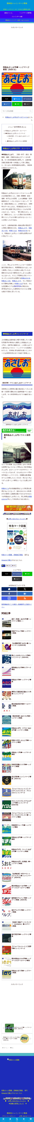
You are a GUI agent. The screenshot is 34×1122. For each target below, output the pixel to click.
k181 (9, 565)
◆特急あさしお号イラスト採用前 (17, 141)
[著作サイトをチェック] (9, 589)
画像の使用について (17, 1103)
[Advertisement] (17, 45)
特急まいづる (6, 281)
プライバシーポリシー (8, 1116)
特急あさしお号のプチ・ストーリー (16, 130)
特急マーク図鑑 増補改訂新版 (12, 555)
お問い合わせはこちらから (17, 519)
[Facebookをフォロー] (9, 594)
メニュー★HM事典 (14, 127)
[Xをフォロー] (24, 589)
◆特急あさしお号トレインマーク (15, 133)
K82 (15, 565)
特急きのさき (22, 230)
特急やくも (5, 488)
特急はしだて (22, 228)
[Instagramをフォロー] (9, 598)
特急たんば (13, 230)
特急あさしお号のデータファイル (16, 117)
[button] (27, 104)
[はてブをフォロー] (24, 594)
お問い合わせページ (25, 1116)
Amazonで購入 (7, 560)
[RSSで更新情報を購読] (24, 598)
